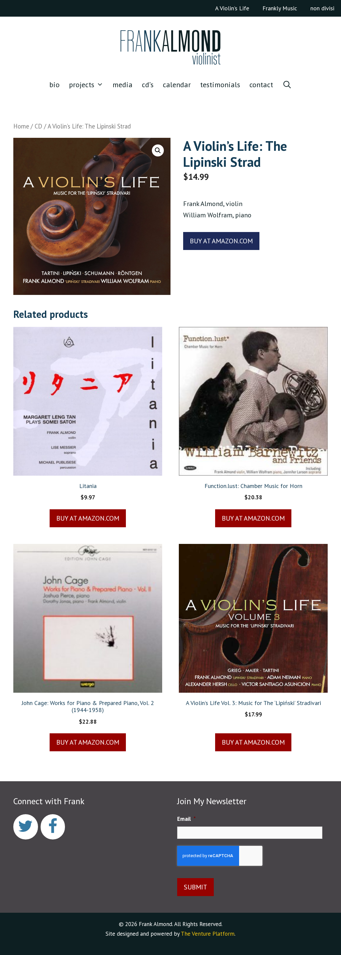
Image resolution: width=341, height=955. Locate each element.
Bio (54, 84)
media (123, 84)
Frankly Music (279, 8)
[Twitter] (25, 827)
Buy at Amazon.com (221, 241)
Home (21, 126)
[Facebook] (53, 827)
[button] (158, 150)
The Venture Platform (207, 933)
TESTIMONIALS (220, 84)
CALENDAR (177, 84)
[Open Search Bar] (287, 85)
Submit (195, 887)
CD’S (148, 84)
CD (38, 126)
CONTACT (261, 84)
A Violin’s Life (232, 8)
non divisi (322, 8)
